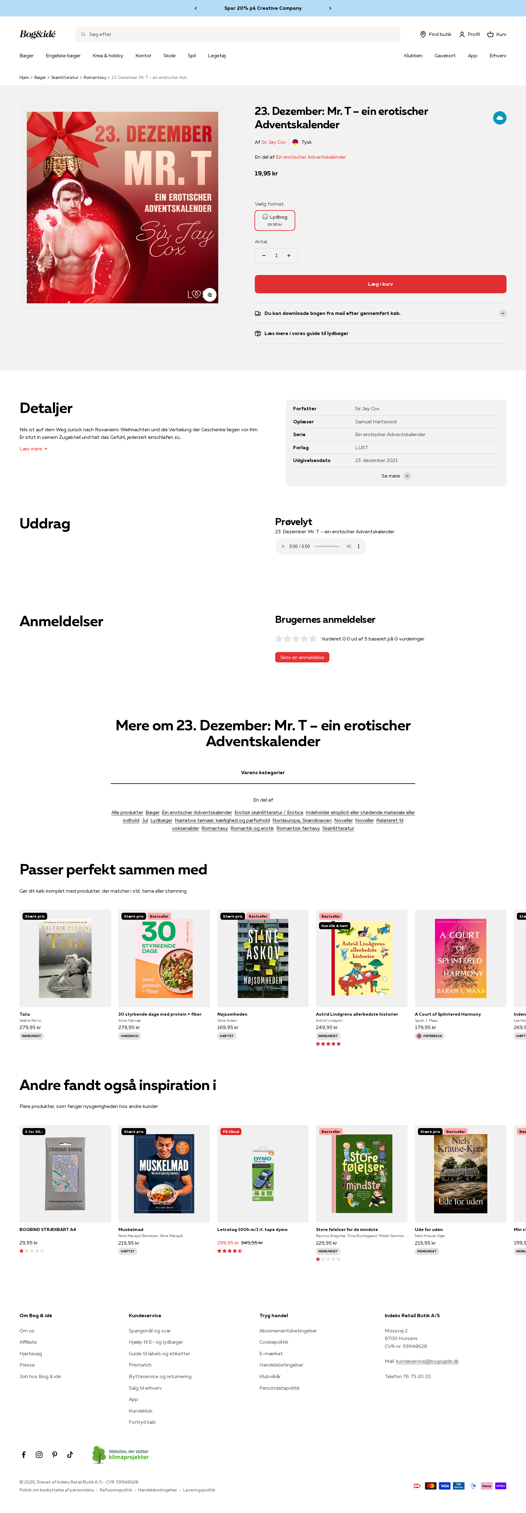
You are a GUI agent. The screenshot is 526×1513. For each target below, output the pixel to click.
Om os (26, 1331)
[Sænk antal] (264, 255)
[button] (328, 1043)
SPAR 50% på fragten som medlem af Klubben (263, 8)
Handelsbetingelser (281, 1365)
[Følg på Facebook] (23, 1455)
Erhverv (498, 55)
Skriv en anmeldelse (302, 657)
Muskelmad (130, 1229)
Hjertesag (30, 1353)
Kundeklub (141, 1411)
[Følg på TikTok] (70, 1455)
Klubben (413, 55)
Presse (27, 1365)
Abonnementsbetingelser (288, 1331)
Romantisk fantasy (298, 828)
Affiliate (28, 1342)
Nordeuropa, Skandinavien (302, 820)
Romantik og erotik (252, 828)
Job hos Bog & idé (40, 1376)
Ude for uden (429, 1229)
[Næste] (330, 8)
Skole (169, 55)
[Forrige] (196, 8)
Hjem (24, 77)
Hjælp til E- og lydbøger (156, 1342)
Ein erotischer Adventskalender (311, 157)
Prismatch (140, 1365)
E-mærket (271, 1353)
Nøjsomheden (232, 1014)
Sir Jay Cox (273, 142)
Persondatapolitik (279, 1388)
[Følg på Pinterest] (55, 1455)
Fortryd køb (142, 1422)
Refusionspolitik (116, 1490)
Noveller (343, 820)
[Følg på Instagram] (39, 1455)
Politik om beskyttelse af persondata (56, 1490)
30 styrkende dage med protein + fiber (160, 1014)
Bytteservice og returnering (160, 1376)
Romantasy (95, 77)
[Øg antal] (289, 255)
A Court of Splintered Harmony (448, 1014)
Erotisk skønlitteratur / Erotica (268, 812)
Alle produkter (127, 812)
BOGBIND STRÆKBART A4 (47, 1229)
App (472, 55)
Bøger (26, 55)
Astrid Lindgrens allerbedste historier (357, 1014)
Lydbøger (161, 820)
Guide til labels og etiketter (159, 1353)
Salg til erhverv (145, 1388)
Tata (24, 1014)
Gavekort (445, 55)
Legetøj (217, 55)
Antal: (261, 241)
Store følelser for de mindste (347, 1229)
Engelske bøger (63, 55)
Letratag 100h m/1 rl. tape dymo (252, 1229)
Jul (145, 820)
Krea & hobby (108, 55)
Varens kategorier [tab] (263, 772)
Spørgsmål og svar (150, 1331)
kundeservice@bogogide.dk (427, 1361)
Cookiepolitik (273, 1342)
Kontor (143, 55)
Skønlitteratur (65, 77)
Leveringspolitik (199, 1490)
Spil (192, 55)
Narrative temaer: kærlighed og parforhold (222, 820)
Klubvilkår (270, 1376)
